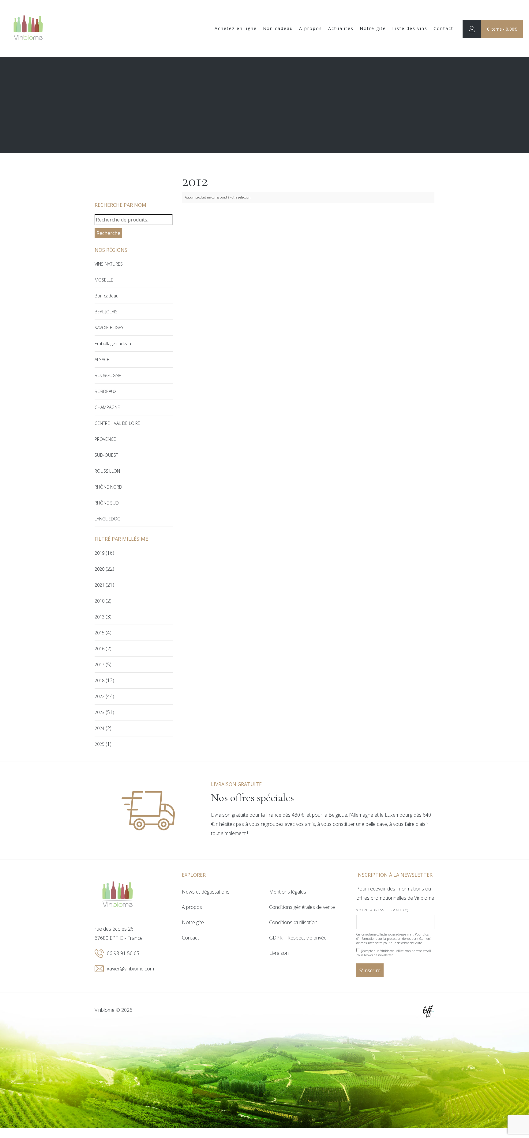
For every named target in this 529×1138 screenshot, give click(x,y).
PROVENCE (105, 439)
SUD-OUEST (106, 455)
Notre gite (373, 28)
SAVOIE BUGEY (109, 328)
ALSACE (102, 359)
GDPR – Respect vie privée (298, 937)
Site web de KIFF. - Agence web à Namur (428, 1011)
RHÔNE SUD (107, 503)
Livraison (279, 953)
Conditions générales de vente (302, 907)
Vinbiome (28, 28)
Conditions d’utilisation (293, 922)
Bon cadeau (278, 28)
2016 (99, 649)
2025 (99, 744)
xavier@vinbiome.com (130, 968)
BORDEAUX (106, 391)
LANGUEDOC (107, 519)
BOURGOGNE (108, 375)
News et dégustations (206, 891)
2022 (99, 696)
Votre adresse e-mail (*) (382, 910)
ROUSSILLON (107, 471)
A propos (310, 28)
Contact (443, 28)
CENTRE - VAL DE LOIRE (117, 423)
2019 (99, 553)
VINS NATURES (109, 264)
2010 (99, 601)
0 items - (502, 29)
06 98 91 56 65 (123, 953)
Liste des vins (409, 28)
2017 (99, 664)
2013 (99, 617)
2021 (99, 585)
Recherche (108, 233)
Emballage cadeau (113, 343)
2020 (99, 569)
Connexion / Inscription (472, 29)
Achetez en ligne (236, 28)
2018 (99, 680)
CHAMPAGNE (107, 407)
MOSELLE (104, 280)
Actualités (341, 28)
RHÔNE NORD (108, 487)
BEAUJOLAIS (106, 312)
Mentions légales (287, 891)
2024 (99, 728)
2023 (99, 712)
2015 (99, 633)
